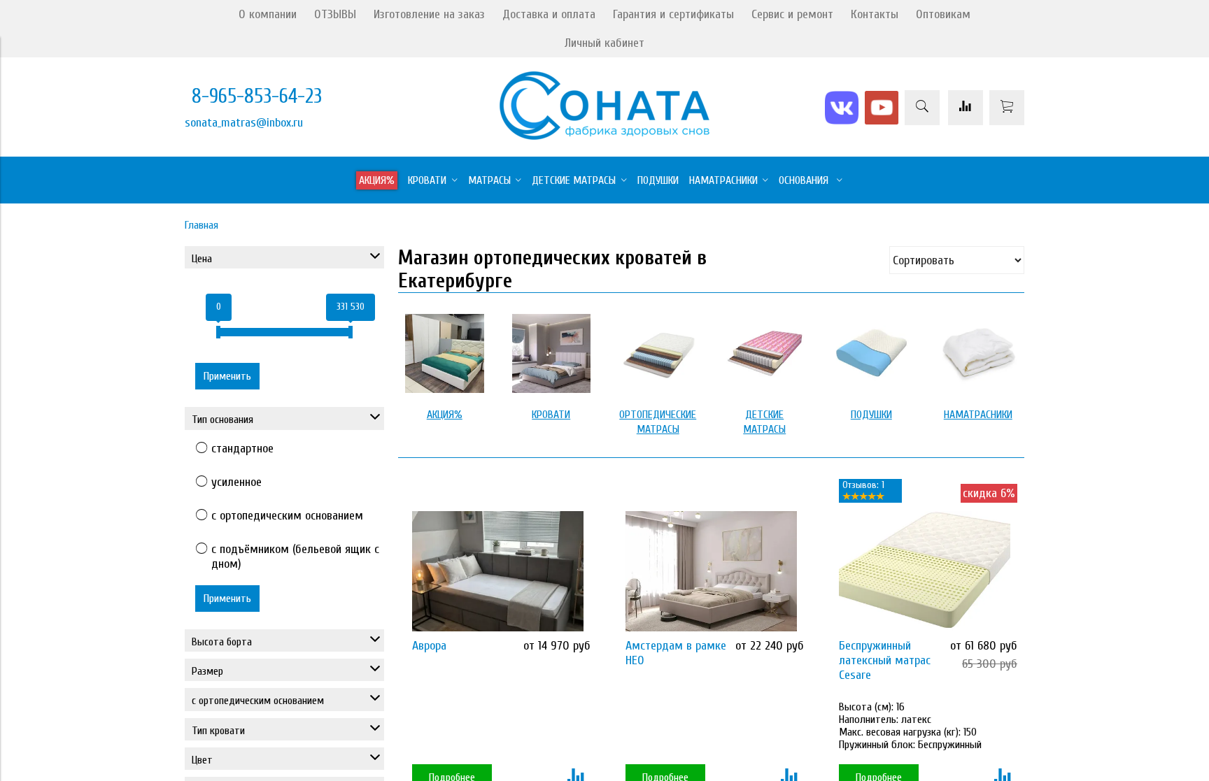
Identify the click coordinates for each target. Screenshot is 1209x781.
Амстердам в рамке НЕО (675, 653)
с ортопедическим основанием (287, 515)
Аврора (429, 645)
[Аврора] (498, 571)
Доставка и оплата (548, 14)
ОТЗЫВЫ (335, 14)
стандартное (242, 448)
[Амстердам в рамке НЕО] (711, 571)
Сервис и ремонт (792, 14)
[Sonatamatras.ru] (604, 136)
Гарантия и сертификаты (673, 14)
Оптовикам (943, 14)
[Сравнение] (965, 107)
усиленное (236, 482)
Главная (201, 225)
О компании (268, 14)
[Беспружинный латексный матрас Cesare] (924, 571)
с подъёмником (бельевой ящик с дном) (295, 556)
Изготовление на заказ (429, 14)
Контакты (874, 14)
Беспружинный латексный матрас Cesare (885, 660)
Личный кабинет (604, 43)
